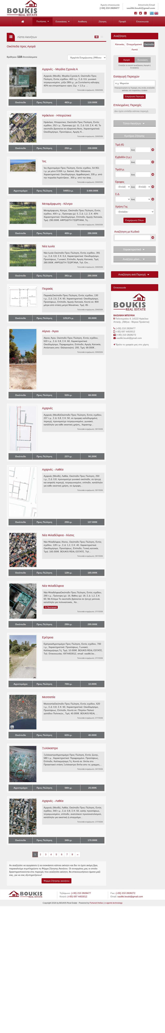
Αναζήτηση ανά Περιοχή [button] (132, 274)
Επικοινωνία (142, 21)
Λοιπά (134, 49)
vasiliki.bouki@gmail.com (141, 8)
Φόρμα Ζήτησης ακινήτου (56, 881)
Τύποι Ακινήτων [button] (132, 123)
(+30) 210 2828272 (126, 334)
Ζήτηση (102, 21)
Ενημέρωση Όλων (134, 220)
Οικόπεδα (149, 44)
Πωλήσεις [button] (42, 21)
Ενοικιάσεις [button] (62, 21)
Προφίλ (122, 21)
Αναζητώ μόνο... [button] (132, 259)
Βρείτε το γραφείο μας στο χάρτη (132, 344)
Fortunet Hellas (96, 903)
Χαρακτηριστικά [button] (132, 249)
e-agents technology (113, 903)
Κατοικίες (119, 44)
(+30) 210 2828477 (109, 8)
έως (133, 149)
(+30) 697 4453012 (125, 331)
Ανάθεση (82, 21)
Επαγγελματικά (134, 44)
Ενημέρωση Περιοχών (134, 96)
